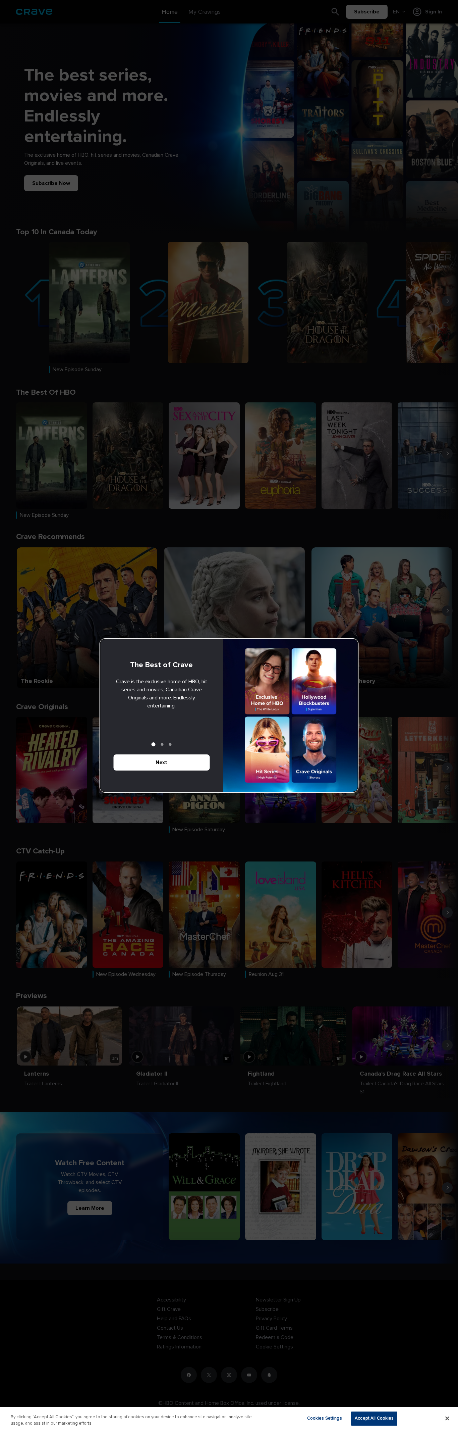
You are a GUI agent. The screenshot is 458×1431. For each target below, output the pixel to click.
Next (161, 762)
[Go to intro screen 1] (154, 744)
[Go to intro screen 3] (170, 744)
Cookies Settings (324, 1418)
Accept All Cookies (374, 1418)
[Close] (447, 1418)
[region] (229, 1419)
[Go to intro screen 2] (162, 744)
